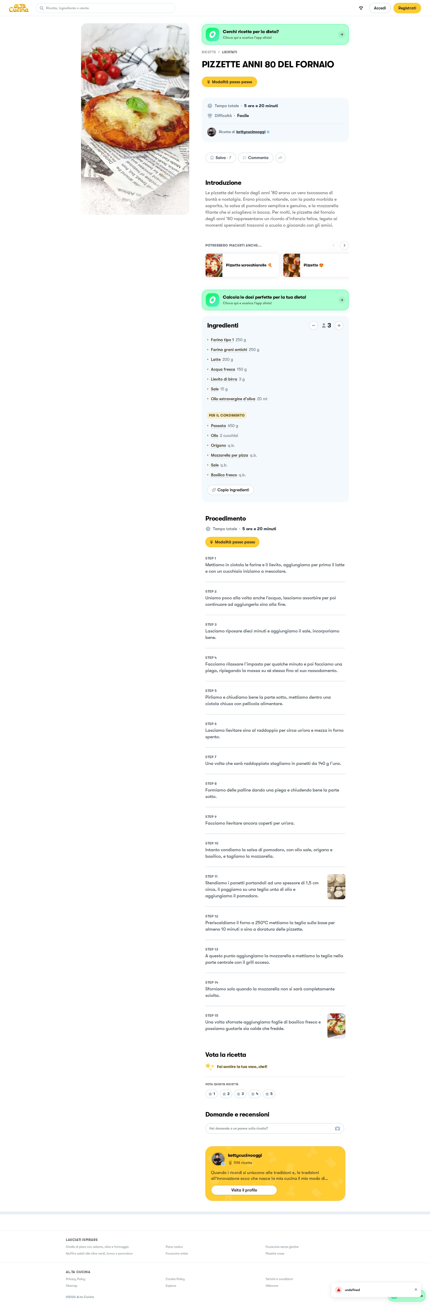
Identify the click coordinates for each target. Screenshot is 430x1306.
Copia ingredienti (233, 490)
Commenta (258, 157)
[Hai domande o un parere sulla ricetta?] (270, 1128)
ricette (209, 52)
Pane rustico (174, 1247)
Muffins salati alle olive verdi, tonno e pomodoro (99, 1253)
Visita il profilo (244, 1190)
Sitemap (71, 1285)
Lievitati (229, 52)
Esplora (171, 1285)
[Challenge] (361, 8)
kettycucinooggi (250, 132)
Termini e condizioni (279, 1279)
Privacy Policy (75, 1279)
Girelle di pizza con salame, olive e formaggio (97, 1247)
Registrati (407, 8)
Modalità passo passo (232, 82)
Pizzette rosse (275, 1253)
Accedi (380, 8)
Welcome (272, 1285)
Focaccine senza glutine (282, 1247)
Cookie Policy (175, 1279)
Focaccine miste (177, 1253)
